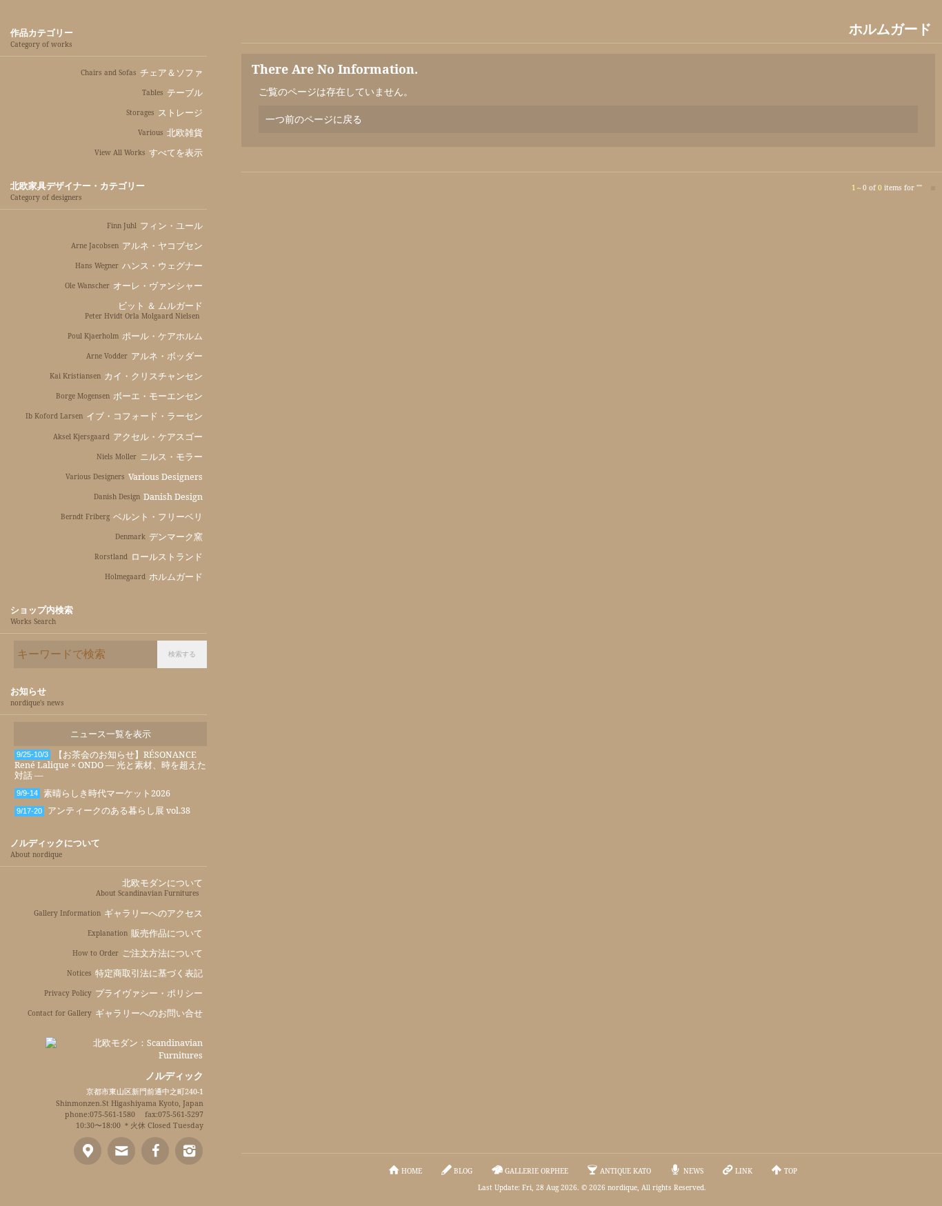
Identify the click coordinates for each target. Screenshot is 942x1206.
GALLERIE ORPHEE (536, 1171)
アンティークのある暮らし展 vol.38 (103, 810)
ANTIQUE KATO (625, 1171)
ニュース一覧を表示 (110, 734)
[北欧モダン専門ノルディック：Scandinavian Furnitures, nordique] (124, 1044)
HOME (411, 1171)
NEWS (693, 1171)
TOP (790, 1171)
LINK (743, 1171)
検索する (182, 654)
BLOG (463, 1171)
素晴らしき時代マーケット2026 (93, 793)
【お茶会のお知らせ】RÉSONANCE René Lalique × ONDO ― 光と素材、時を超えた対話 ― (110, 765)
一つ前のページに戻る (313, 118)
